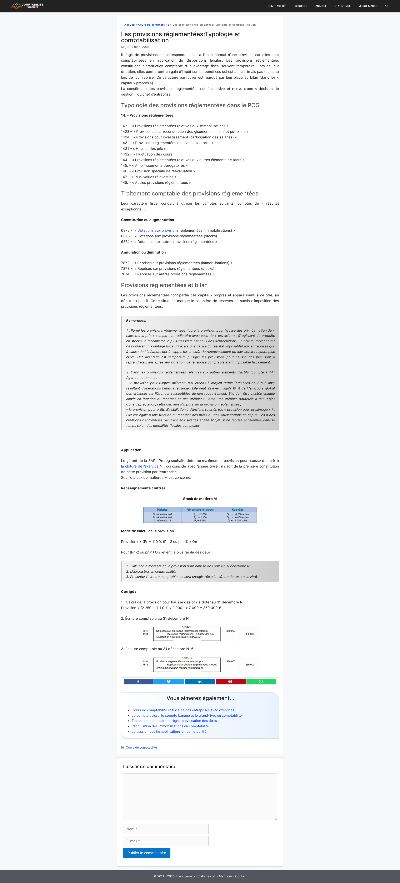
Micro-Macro (368, 5)
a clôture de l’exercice (140, 466)
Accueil (129, 24)
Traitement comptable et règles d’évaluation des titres (174, 721)
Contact (241, 876)
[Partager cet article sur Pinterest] (231, 682)
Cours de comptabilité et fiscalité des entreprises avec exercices (183, 710)
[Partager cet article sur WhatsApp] (261, 682)
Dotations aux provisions (159, 230)
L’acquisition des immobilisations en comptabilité (170, 726)
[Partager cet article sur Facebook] (139, 682)
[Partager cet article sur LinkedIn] (200, 682)
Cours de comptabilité (153, 24)
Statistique (343, 5)
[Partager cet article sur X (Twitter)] (169, 682)
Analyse (321, 5)
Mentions (226, 876)
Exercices (301, 5)
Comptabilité (277, 5)
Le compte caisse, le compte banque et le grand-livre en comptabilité (187, 715)
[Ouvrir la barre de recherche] (387, 6)
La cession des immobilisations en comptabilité (169, 731)
